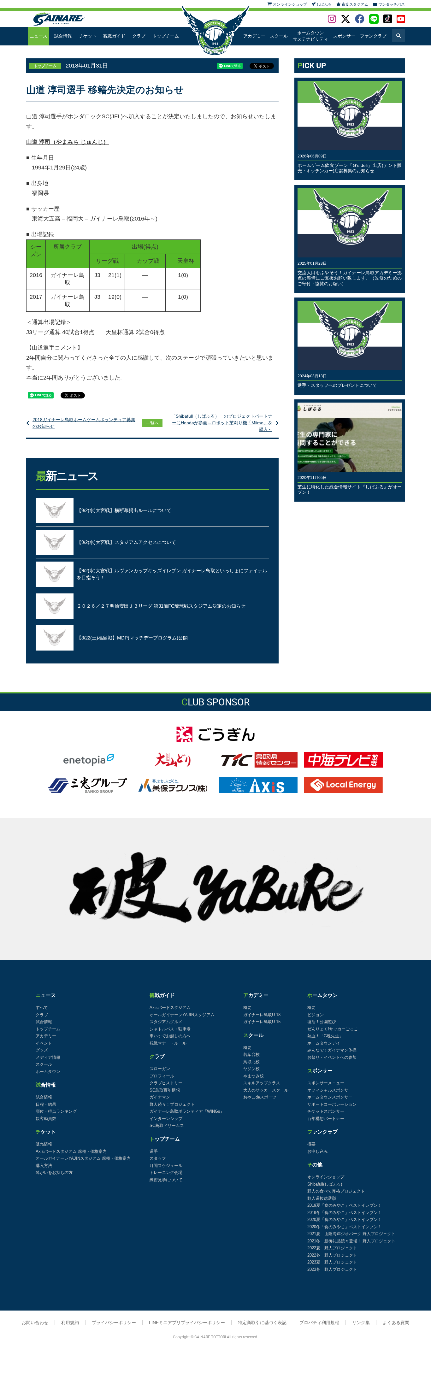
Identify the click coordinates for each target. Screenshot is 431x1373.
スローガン (160, 1068)
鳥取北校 (251, 1061)
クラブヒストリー (166, 1083)
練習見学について (166, 1179)
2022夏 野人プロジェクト (332, 1248)
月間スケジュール (166, 1165)
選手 (154, 1151)
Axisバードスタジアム (170, 1007)
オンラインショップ (325, 1177)
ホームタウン (48, 1071)
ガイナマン (160, 1097)
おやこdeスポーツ (259, 1097)
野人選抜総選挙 (321, 1198)
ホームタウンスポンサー (329, 1097)
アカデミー (254, 35)
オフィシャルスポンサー (329, 1090)
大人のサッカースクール (265, 1090)
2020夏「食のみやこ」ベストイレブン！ (344, 1219)
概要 (247, 1007)
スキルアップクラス (261, 1083)
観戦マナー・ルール (168, 1043)
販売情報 (44, 1144)
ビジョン (315, 1014)
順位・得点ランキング (56, 1111)
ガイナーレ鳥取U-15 (261, 1021)
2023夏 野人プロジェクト (332, 1262)
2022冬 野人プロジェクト (332, 1255)
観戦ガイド (114, 35)
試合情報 (63, 35)
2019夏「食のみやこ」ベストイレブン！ (344, 1205)
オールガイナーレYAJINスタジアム (182, 1014)
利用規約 (70, 1322)
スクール (279, 35)
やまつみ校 (253, 1076)
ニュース (38, 35)
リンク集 (361, 1322)
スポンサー (344, 35)
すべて (42, 1007)
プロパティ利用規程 (319, 1322)
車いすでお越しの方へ (170, 1036)
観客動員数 (46, 1118)
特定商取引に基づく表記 (262, 1322)
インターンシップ (166, 1118)
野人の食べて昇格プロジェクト (336, 1191)
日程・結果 (46, 1104)
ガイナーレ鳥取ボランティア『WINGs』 (187, 1111)
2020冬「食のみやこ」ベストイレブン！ (344, 1226)
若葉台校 (251, 1054)
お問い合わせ (35, 1322)
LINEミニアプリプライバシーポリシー (187, 1322)
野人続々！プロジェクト (172, 1104)
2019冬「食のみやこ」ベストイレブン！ (344, 1212)
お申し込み (317, 1151)
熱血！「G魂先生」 (325, 1036)
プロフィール (162, 1076)
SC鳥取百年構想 (165, 1090)
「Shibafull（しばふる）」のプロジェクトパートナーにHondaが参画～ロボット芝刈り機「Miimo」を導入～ (221, 423)
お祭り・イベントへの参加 (332, 1057)
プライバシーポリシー (114, 1322)
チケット (88, 35)
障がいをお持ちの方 (54, 1172)
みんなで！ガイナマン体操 (332, 1050)
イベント (44, 1043)
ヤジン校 (251, 1068)
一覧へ (152, 423)
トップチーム (165, 35)
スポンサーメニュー (325, 1083)
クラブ (138, 35)
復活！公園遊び (321, 1021)
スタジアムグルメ (166, 1021)
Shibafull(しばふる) (324, 1184)
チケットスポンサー (325, 1111)
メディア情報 (48, 1057)
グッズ (42, 1050)
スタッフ (158, 1158)
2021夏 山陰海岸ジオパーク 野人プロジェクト (351, 1233)
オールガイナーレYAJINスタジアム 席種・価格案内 (83, 1158)
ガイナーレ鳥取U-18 (261, 1014)
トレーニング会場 (166, 1172)
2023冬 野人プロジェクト (332, 1269)
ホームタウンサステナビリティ (310, 36)
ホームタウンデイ (323, 1043)
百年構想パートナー (325, 1118)
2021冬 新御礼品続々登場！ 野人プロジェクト (351, 1241)
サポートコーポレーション (332, 1104)
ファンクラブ (373, 35)
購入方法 (44, 1165)
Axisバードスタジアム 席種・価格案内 (71, 1151)
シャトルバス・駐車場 (170, 1029)
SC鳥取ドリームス (167, 1125)
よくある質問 (396, 1322)
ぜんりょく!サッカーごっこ (332, 1029)
